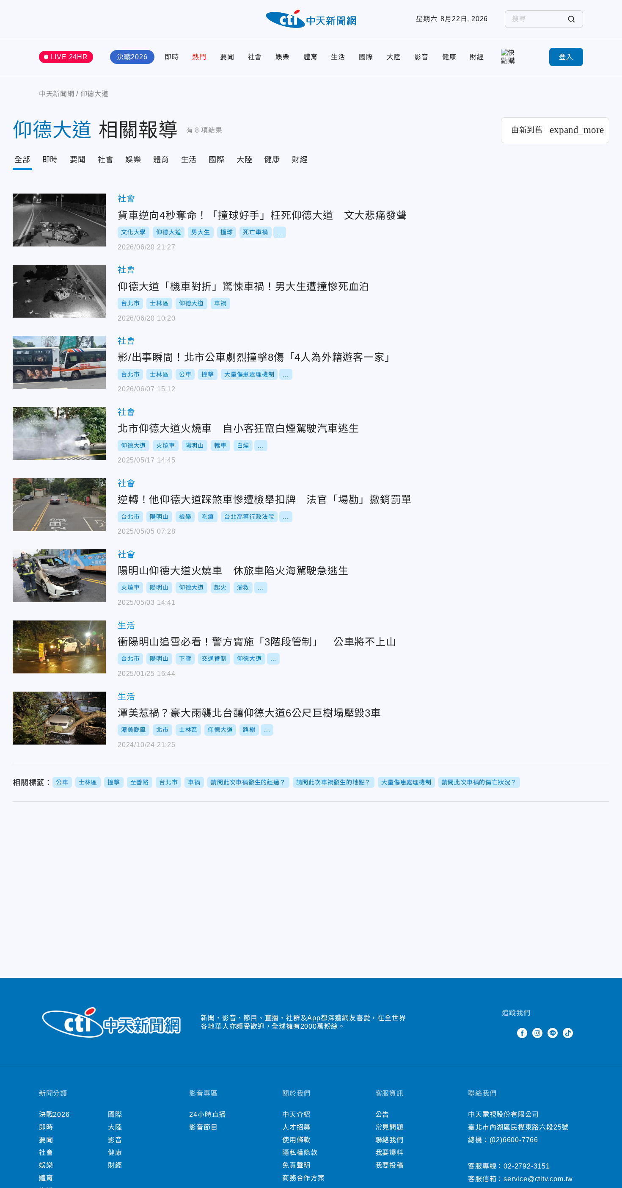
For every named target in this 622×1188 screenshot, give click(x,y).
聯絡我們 (389, 1140)
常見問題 (389, 1127)
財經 (477, 57)
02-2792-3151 (527, 1166)
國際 (366, 57)
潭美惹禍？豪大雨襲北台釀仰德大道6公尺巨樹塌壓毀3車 (59, 718)
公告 (382, 1114)
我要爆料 (389, 1152)
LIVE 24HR (69, 57)
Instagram (537, 1033)
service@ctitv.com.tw (538, 1178)
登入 (566, 57)
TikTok (568, 1033)
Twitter (507, 1033)
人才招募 (296, 1127)
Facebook (522, 1033)
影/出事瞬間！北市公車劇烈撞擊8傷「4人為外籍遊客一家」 (59, 362)
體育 (310, 57)
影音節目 (203, 1127)
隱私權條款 (300, 1152)
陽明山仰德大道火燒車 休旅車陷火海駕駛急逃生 (59, 575)
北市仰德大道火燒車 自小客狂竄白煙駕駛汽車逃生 (59, 433)
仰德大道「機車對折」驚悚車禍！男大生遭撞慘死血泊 (59, 291)
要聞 (227, 57)
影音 (421, 57)
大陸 (394, 57)
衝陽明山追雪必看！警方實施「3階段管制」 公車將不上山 (59, 646)
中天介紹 (296, 1114)
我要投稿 (389, 1165)
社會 (255, 57)
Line (553, 1033)
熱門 (199, 57)
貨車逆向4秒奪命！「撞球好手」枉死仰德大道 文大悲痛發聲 (59, 220)
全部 (22, 159)
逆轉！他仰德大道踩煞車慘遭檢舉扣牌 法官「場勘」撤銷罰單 (59, 504)
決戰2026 (132, 57)
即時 (172, 57)
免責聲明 (296, 1165)
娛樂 (282, 57)
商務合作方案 (303, 1178)
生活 (338, 57)
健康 (449, 57)
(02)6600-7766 (514, 1140)
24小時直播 (207, 1114)
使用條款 (296, 1140)
